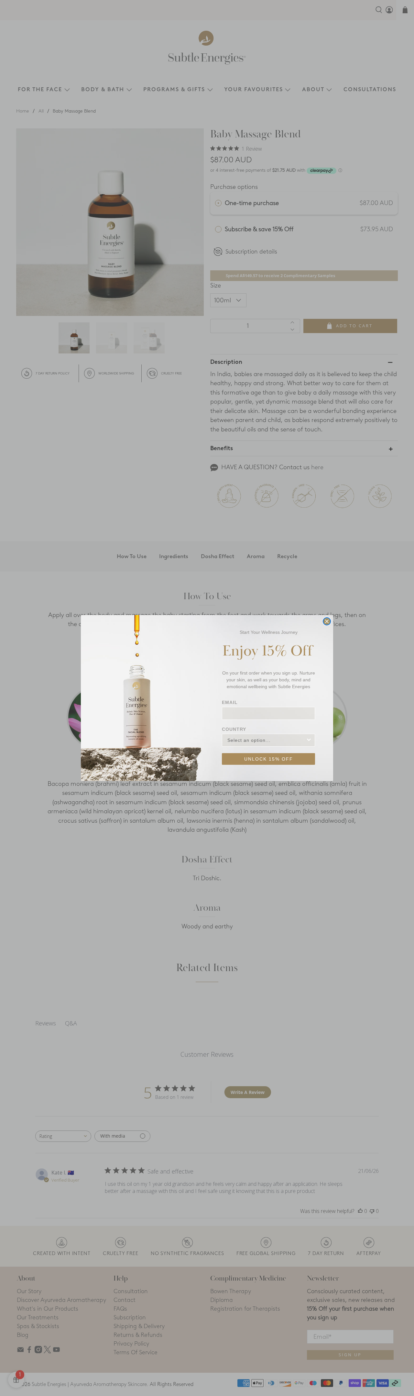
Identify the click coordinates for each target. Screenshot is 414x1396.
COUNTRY (234, 729)
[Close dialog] (327, 621)
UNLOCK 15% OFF (268, 759)
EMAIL (230, 702)
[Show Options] (309, 740)
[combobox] (266, 740)
